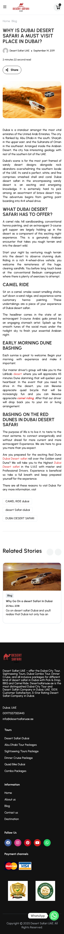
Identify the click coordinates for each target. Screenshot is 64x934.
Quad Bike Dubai (14, 764)
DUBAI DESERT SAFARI (20, 518)
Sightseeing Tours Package (21, 751)
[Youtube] (37, 842)
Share (14, 70)
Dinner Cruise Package (18, 758)
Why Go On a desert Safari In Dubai (29, 601)
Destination (11, 819)
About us (10, 799)
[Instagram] (17, 842)
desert (18, 374)
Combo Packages (15, 771)
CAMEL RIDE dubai (17, 501)
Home (6, 21)
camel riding (25, 398)
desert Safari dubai (18, 510)
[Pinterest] (27, 842)
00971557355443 (13, 713)
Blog (14, 21)
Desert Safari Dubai (16, 738)
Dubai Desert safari (15, 458)
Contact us (11, 812)
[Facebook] (8, 842)
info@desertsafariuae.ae (18, 719)
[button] (50, 552)
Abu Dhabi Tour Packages (20, 744)
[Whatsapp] (47, 842)
